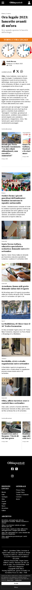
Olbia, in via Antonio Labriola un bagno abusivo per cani (13, 526)
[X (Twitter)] (16, 468)
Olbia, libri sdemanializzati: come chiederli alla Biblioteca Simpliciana (16, 533)
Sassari (4, 501)
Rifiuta (16, 587)
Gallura (4, 511)
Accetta (16, 583)
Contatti (18, 497)
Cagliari (4, 504)
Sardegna (4, 497)
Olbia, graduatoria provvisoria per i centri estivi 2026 (14, 537)
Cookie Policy (20, 492)
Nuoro (3, 506)
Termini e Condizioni (22, 495)
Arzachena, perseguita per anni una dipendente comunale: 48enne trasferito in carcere (15, 521)
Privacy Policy (20, 490)
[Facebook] (12, 468)
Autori (18, 499)
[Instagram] (12, 476)
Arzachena (5, 508)
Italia (3, 495)
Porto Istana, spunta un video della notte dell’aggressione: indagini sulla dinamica (15, 529)
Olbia (3, 499)
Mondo (4, 492)
